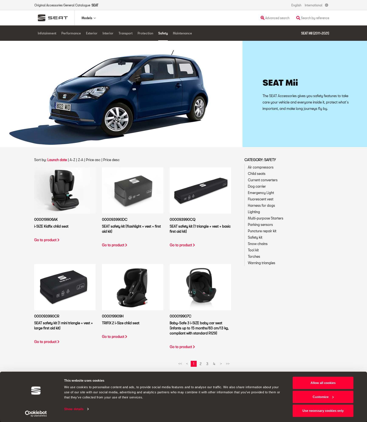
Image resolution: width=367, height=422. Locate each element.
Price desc (111, 160)
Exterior (91, 33)
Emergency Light (261, 193)
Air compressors (261, 167)
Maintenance (182, 33)
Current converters (263, 180)
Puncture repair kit (262, 231)
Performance (71, 33)
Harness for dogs (261, 205)
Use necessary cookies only (323, 410)
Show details (73, 409)
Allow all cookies (323, 383)
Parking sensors (260, 224)
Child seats (256, 173)
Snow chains (258, 244)
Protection (145, 33)
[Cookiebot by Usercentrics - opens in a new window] (36, 414)
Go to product (45, 240)
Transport (126, 33)
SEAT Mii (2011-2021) (315, 33)
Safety (163, 33)
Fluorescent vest (260, 199)
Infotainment (47, 33)
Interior (108, 33)
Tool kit (253, 250)
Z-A (80, 160)
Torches (254, 256)
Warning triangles (261, 263)
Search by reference (314, 18)
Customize (321, 397)
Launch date (57, 160)
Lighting (254, 212)
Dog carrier (257, 186)
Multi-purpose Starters (265, 218)
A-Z (72, 160)
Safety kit (255, 237)
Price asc (93, 160)
